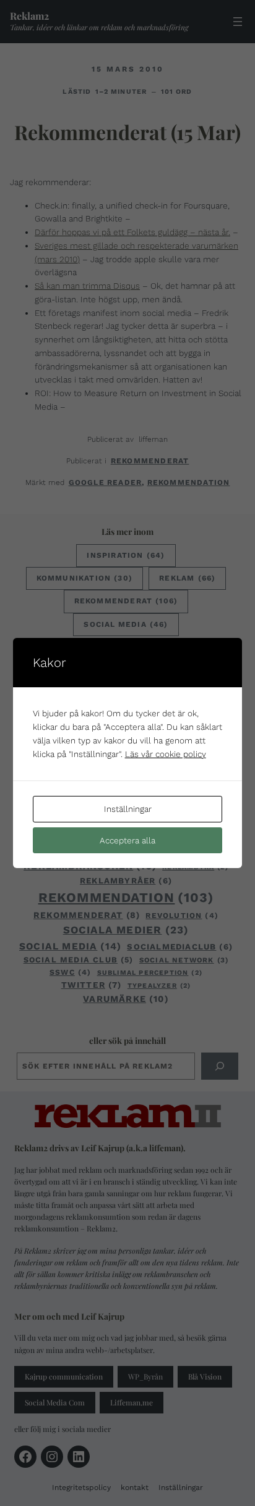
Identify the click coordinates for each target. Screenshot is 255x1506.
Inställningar (128, 809)
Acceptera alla (127, 840)
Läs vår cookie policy (165, 754)
